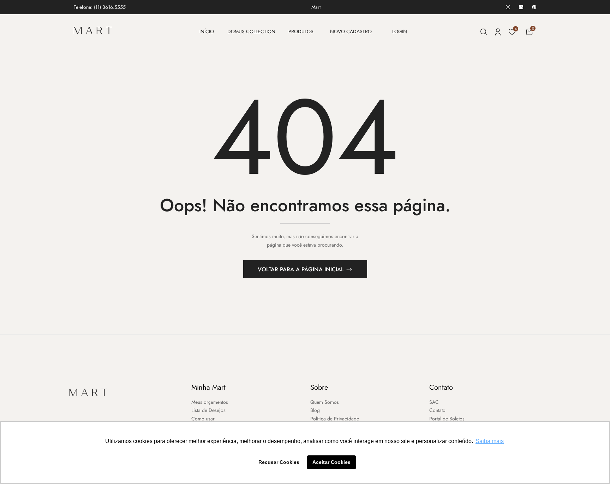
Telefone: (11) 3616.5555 (100, 7)
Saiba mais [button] (490, 441)
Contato (441, 387)
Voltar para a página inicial (302, 269)
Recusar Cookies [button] (278, 462)
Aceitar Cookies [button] (331, 462)
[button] (529, 31)
